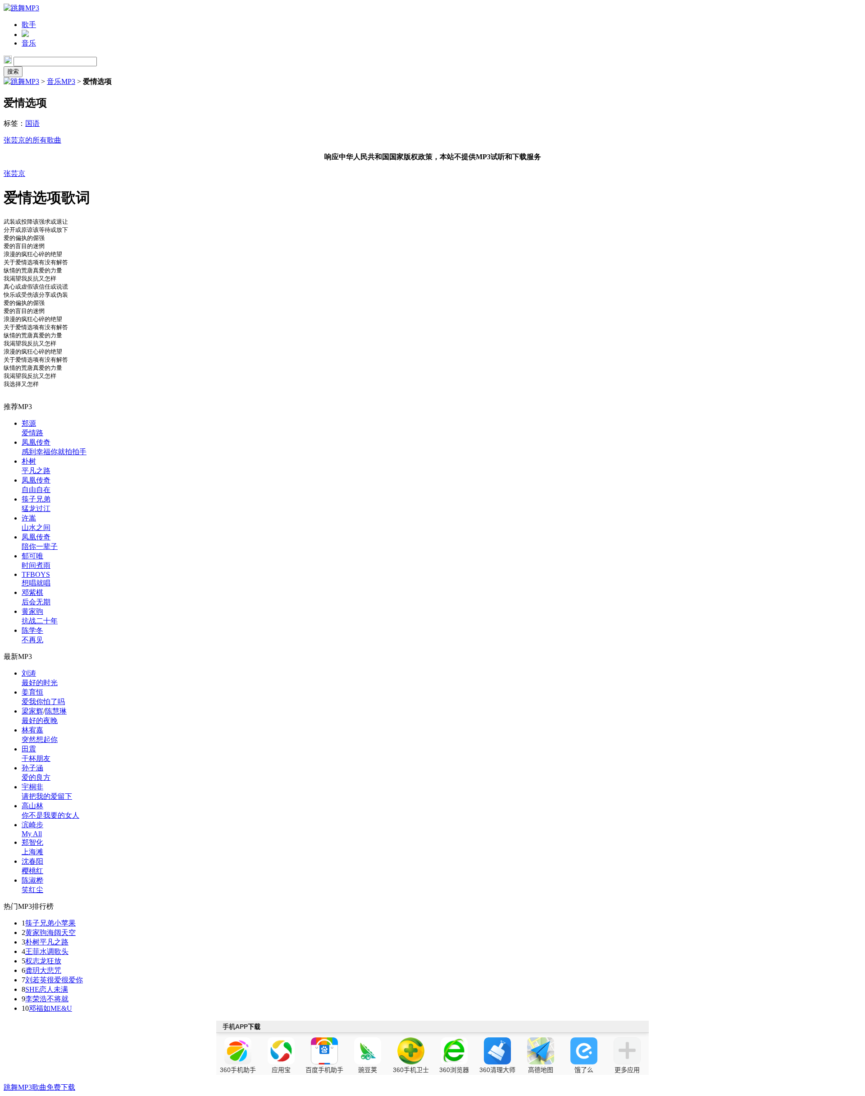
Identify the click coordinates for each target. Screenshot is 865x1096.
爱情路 (32, 433)
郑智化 (32, 842)
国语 (32, 123)
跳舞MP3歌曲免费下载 (39, 1087)
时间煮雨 (36, 565)
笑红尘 (32, 889)
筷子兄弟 (36, 499)
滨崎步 (32, 825)
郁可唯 (32, 556)
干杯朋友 (36, 758)
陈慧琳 (56, 711)
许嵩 (29, 518)
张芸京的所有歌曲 (32, 140)
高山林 (32, 806)
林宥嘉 (32, 730)
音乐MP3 (61, 81)
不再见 (32, 640)
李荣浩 (36, 999)
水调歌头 (54, 951)
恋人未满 (53, 989)
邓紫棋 (32, 592)
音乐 (29, 43)
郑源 (29, 423)
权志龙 (36, 961)
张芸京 (14, 173)
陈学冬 (32, 630)
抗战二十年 (40, 621)
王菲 (32, 951)
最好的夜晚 (40, 720)
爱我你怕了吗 (43, 701)
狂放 (54, 961)
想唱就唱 (36, 583)
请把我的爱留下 (47, 796)
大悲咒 (50, 970)
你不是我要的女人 (50, 815)
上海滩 (32, 852)
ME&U (61, 1008)
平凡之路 (36, 470)
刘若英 (36, 980)
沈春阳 (32, 861)
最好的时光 (40, 682)
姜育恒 (32, 692)
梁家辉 (32, 711)
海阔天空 (61, 932)
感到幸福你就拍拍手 (54, 452)
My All (32, 834)
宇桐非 (32, 787)
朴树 (29, 461)
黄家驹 (32, 611)
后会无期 (36, 602)
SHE (32, 989)
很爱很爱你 (65, 980)
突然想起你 (40, 739)
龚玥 (32, 970)
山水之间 (36, 527)
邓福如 (39, 1008)
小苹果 (65, 923)
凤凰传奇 (36, 442)
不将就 (57, 999)
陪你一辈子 (40, 546)
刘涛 (29, 673)
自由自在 (36, 489)
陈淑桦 (32, 880)
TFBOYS (36, 574)
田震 (29, 749)
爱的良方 (36, 777)
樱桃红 (32, 871)
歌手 (29, 24)
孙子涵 (32, 768)
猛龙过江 (36, 508)
